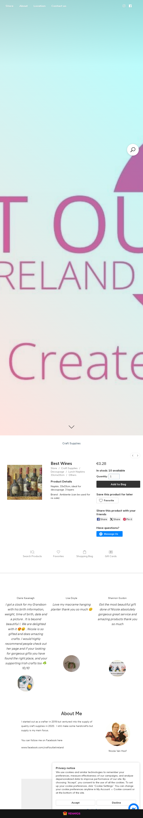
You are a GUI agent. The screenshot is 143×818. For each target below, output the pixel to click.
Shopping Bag (84, 556)
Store (9, 6)
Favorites (58, 556)
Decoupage (57, 471)
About (23, 6)
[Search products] (133, 150)
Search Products (32, 556)
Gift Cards (111, 556)
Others (72, 475)
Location (40, 6)
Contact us (58, 6)
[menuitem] (132, 455)
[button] (107, 500)
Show (71, 813)
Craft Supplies (71, 443)
